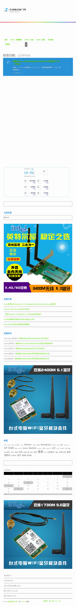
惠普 (40, 451)
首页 (6, 40)
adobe (21, 445)
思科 (35, 452)
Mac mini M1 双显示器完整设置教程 (16, 324)
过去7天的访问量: (10, 586)
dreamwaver (66, 445)
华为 (12, 452)
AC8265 (17, 445)
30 (67, 489)
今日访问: (7, 581)
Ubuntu (39, 448)
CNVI (58, 445)
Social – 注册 (29, 40)
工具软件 (7, 44)
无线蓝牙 (50, 452)
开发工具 (26, 452)
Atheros (28, 444)
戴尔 (45, 452)
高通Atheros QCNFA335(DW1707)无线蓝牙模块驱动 (34, 343)
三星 (66, 448)
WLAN (62, 448)
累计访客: (7, 596)
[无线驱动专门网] (15, 12)
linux (16, 448)
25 (18, 489)
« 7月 (5, 494)
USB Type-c (48, 448)
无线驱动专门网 (12, 601)
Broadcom (46, 444)
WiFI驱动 (50, 40)
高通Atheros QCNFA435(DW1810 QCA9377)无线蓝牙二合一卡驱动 (36, 62)
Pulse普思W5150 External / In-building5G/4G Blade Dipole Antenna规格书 (30, 304)
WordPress (23, 601)
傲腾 (69, 448)
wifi (54, 448)
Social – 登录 (40, 40)
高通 (24, 455)
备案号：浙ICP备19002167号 (52, 601)
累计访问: (7, 591)
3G (5, 445)
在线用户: (7, 576)
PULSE (20, 448)
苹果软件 (13, 455)
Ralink (25, 448)
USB (43, 448)
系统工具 (62, 452)
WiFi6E (58, 448)
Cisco (54, 445)
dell (61, 445)
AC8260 (12, 445)
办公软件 (7, 452)
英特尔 (7, 455)
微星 (31, 452)
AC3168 (8, 445)
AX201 (34, 445)
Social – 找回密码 (16, 40)
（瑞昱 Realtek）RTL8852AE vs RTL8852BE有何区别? (23, 314)
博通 (16, 452)
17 (8, 486)
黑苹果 (29, 455)
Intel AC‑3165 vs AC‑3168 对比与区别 (16, 309)
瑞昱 (56, 452)
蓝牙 (19, 455)
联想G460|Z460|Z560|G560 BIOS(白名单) (33, 338)
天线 (20, 452)
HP (5, 448)
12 (28, 483)
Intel (11, 448)
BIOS (38, 445)
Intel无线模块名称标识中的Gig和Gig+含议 (19, 319)
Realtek (32, 448)
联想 (68, 452)
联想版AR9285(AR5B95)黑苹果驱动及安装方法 (32, 354)
